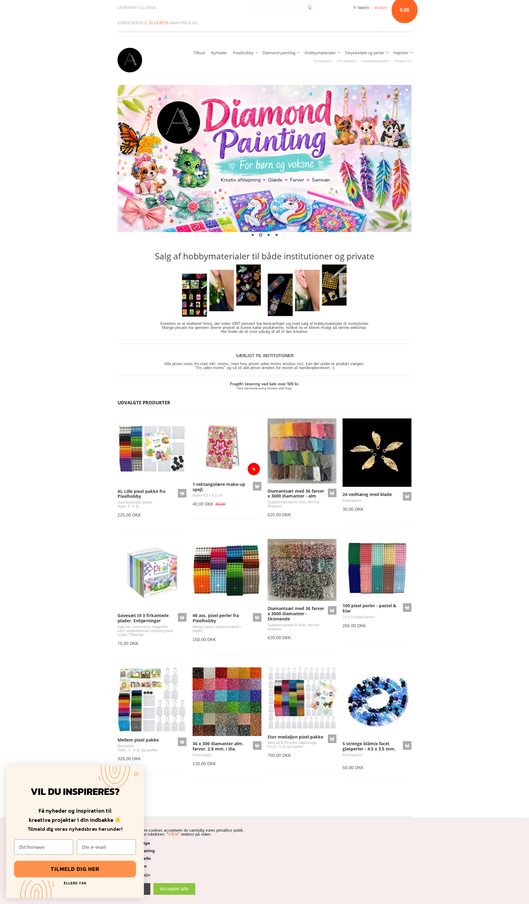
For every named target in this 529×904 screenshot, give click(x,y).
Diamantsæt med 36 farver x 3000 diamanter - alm (296, 493)
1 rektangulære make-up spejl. (219, 486)
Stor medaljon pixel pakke (295, 737)
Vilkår (173, 834)
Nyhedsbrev (323, 61)
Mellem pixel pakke (138, 740)
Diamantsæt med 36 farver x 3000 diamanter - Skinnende (296, 613)
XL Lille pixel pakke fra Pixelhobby (141, 493)
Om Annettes (346, 61)
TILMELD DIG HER (75, 869)
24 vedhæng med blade (367, 494)
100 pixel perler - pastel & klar (369, 608)
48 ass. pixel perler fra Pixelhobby (216, 618)
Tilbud (199, 52)
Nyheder (219, 52)
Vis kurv (380, 8)
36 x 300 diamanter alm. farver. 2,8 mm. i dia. (218, 746)
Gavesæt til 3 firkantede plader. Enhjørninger (143, 618)
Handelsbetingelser (375, 61)
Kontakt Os (403, 61)
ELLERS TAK (75, 882)
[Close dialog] (136, 774)
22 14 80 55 (159, 23)
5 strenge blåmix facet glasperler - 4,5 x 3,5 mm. (369, 746)
